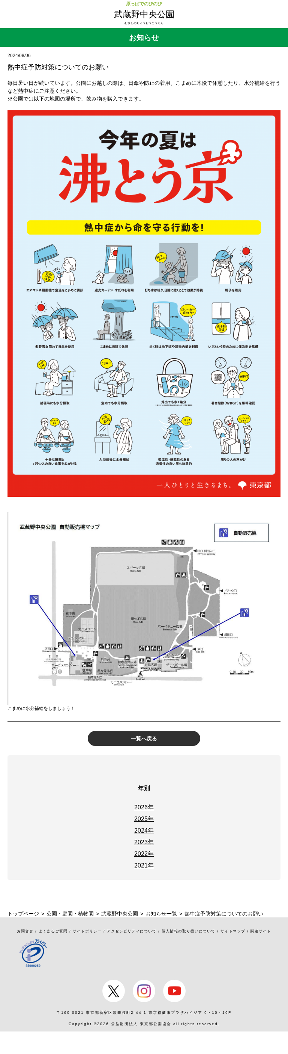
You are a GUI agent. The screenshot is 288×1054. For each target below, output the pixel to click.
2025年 (144, 819)
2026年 (144, 807)
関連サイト (260, 931)
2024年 (144, 830)
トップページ (23, 914)
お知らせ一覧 (161, 914)
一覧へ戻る (144, 738)
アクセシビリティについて (131, 931)
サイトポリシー (87, 931)
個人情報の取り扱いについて (188, 931)
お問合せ (25, 931)
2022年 (144, 854)
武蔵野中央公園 (144, 14)
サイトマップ (232, 931)
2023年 (144, 842)
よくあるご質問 (53, 931)
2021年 (144, 865)
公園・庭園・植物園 (70, 914)
